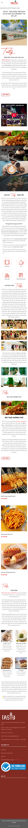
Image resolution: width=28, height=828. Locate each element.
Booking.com (14, 820)
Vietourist (23, 820)
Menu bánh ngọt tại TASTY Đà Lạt (10, 593)
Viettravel (14, 822)
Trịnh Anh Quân (18, 759)
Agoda (19, 820)
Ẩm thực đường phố (21, 421)
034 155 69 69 (8, 732)
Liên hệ (3, 756)
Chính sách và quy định (6, 753)
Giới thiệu (3, 749)
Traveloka (8, 820)
